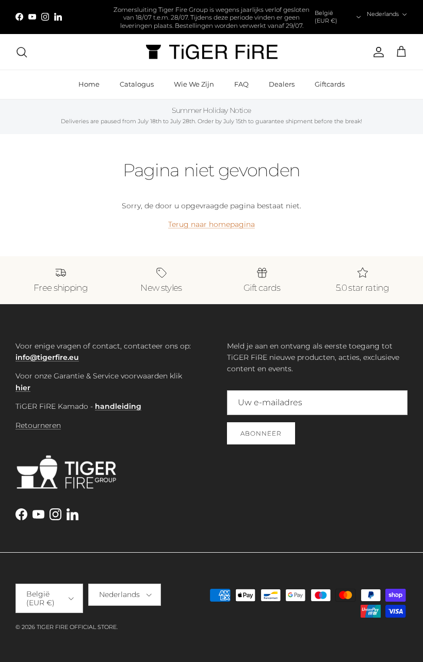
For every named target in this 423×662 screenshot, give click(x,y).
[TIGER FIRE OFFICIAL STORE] (212, 52)
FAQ (241, 84)
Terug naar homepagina (211, 224)
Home (89, 84)
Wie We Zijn (194, 84)
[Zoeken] (21, 52)
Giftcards (330, 84)
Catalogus (137, 84)
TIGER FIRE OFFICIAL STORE (77, 627)
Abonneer (261, 433)
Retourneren (38, 425)
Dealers (282, 84)
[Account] (376, 52)
